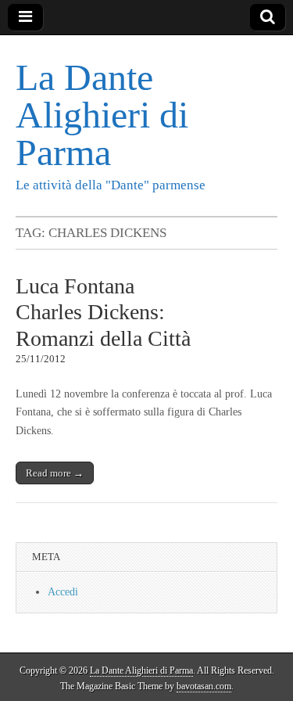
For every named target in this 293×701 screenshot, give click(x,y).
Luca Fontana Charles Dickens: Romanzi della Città (103, 312)
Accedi (63, 592)
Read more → (55, 473)
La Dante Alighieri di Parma (102, 114)
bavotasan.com (204, 686)
